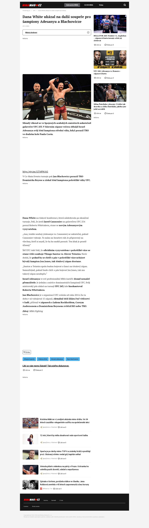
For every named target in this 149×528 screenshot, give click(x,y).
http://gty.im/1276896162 (35, 171)
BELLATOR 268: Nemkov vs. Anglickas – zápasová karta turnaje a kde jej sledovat (110, 38)
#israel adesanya (57, 359)
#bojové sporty (29, 359)
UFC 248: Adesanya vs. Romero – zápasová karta (107, 72)
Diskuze (39, 370)
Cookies (26, 506)
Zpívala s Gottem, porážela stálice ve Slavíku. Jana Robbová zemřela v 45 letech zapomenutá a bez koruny (64, 483)
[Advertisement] (57, 54)
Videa (101, 5)
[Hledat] (125, 5)
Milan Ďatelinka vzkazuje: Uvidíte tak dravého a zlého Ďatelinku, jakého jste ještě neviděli (110, 106)
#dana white (42, 359)
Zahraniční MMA (72, 5)
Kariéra (46, 500)
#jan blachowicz (72, 359)
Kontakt (53, 500)
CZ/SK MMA (88, 5)
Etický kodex (35, 506)
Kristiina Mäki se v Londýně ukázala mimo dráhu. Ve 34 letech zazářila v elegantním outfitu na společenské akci (64, 421)
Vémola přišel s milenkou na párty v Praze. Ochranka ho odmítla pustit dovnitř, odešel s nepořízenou (64, 468)
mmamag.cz (26, 10)
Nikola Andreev (31, 32)
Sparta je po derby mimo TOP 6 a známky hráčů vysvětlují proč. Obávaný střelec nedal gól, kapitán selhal (65, 453)
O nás (61, 500)
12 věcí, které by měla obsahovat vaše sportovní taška (64, 435)
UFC (34, 10)
